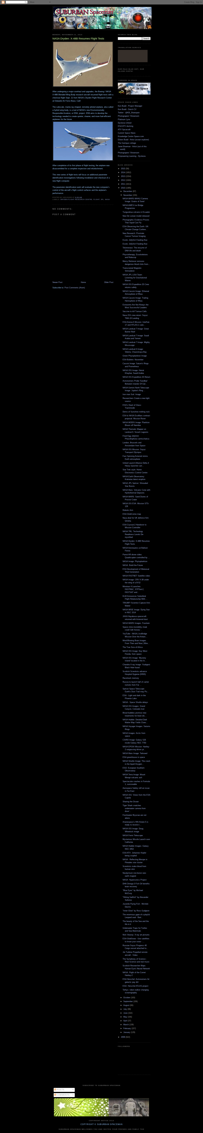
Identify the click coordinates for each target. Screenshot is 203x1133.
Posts (60, 1090)
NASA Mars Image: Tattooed (135, 753)
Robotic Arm (128, 510)
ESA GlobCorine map (132, 514)
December (128, 191)
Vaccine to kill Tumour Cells (135, 311)
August (126, 1005)
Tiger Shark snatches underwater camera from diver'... (134, 808)
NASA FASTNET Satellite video (136, 576)
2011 (123, 184)
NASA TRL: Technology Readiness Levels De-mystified (133, 534)
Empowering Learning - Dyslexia (131, 156)
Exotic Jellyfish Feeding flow (135, 240)
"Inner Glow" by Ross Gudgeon (136, 911)
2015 (123, 168)
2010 (123, 188)
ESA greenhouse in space (134, 757)
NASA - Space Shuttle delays (135, 702)
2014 (123, 172)
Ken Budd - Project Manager (130, 106)
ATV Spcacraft (124, 129)
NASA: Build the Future (133, 565)
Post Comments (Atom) (74, 288)
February (127, 1028)
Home (83, 282)
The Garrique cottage (127, 143)
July (125, 1009)
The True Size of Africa (133, 647)
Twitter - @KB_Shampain (129, 112)
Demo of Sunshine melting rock (136, 412)
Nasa (107, 199)
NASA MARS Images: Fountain (136, 623)
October (127, 997)
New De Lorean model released (136, 216)
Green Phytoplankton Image (135, 356)
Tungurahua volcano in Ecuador (136, 212)
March (126, 1024)
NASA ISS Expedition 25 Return (136, 377)
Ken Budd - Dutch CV (127, 109)
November (128, 195)
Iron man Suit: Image (132, 394)
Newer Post (57, 282)
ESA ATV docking (125, 126)
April (125, 1021)
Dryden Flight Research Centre (76, 199)
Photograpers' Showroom (128, 116)
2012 (123, 180)
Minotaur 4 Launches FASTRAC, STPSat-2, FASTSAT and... (133, 589)
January (127, 1032)
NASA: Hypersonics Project (135, 880)
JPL (102, 199)
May (125, 1017)
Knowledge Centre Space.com (131, 136)
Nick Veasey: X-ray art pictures (136, 935)
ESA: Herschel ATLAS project (135, 986)
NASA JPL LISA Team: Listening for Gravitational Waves (135, 278)
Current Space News (127, 133)
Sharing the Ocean (131, 801)
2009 (123, 1037)
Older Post (108, 282)
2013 (123, 176)
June (125, 1013)
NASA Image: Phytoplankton (135, 561)
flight (96, 199)
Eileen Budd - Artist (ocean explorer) (133, 140)
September (128, 1001)
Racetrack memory (131, 678)
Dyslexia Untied (124, 123)
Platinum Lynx (124, 119)
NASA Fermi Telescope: (133, 835)
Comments (63, 1095)
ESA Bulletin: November (133, 360)
